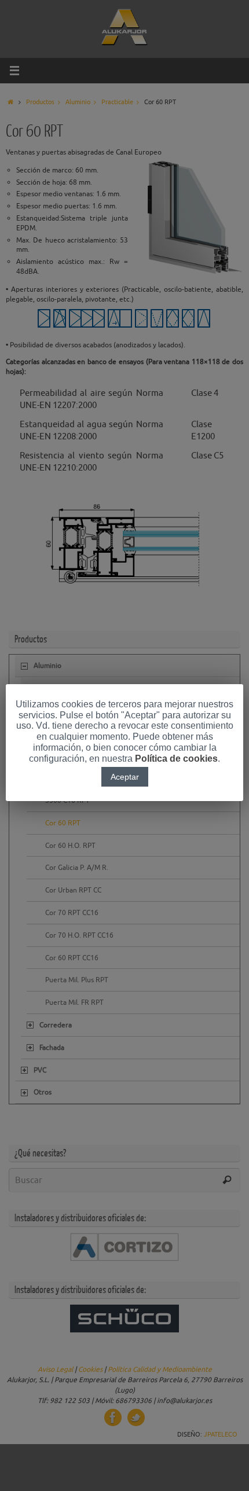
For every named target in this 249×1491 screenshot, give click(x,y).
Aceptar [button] (125, 776)
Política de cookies (176, 758)
